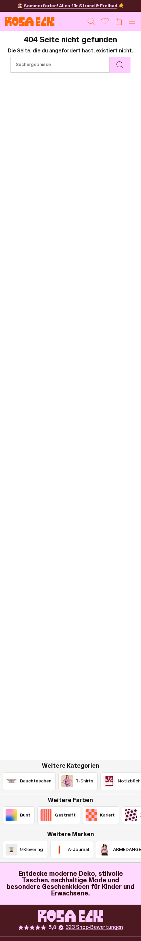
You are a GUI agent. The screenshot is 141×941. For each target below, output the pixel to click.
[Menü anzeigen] (132, 21)
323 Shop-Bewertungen (94, 927)
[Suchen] (120, 65)
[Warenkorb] (119, 21)
